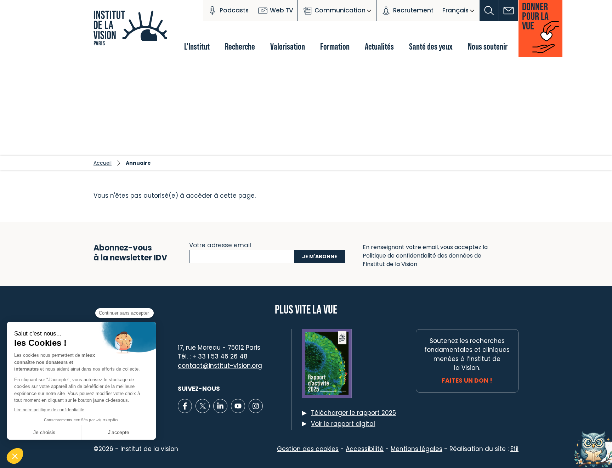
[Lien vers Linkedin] (220, 406)
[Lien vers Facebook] (185, 406)
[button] (489, 10)
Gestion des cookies (308, 449)
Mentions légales (416, 449)
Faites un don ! (467, 380)
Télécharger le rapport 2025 (353, 412)
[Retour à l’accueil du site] (132, 32)
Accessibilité (365, 449)
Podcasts (234, 10)
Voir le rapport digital (343, 423)
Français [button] (455, 10)
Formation (335, 46)
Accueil (103, 162)
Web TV (281, 10)
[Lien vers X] (203, 406)
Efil (514, 449)
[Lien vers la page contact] (508, 10)
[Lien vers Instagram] (256, 406)
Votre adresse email (220, 244)
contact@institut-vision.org (220, 365)
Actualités (379, 46)
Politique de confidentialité (399, 256)
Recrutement (413, 10)
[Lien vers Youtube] (238, 406)
